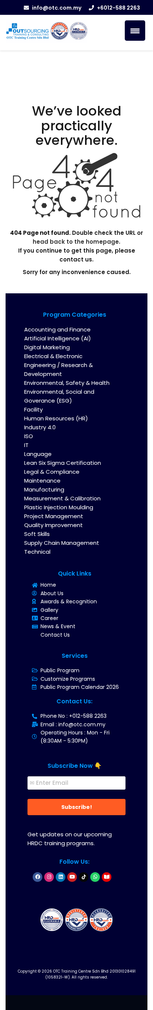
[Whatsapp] (95, 877)
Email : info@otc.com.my (72, 724)
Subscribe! (76, 807)
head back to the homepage (76, 242)
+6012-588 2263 (118, 7)
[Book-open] (106, 877)
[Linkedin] (60, 877)
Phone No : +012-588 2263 (73, 716)
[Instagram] (49, 877)
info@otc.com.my (56, 7)
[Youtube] (72, 877)
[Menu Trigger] (135, 30)
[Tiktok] (83, 877)
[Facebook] (37, 877)
